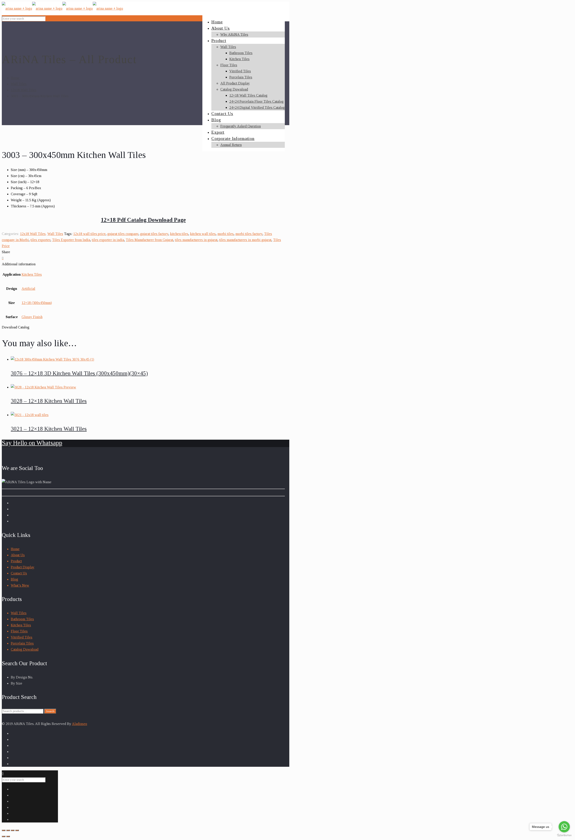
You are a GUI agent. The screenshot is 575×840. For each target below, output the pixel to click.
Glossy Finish (32, 317)
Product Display (22, 567)
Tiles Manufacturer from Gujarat (149, 240)
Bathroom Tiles (22, 619)
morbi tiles (225, 234)
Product (16, 561)
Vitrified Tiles (21, 637)
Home (15, 78)
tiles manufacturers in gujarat (196, 240)
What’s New (20, 585)
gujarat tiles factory (154, 234)
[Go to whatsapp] (564, 826)
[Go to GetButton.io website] (564, 835)
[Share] (8, 830)
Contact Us (19, 573)
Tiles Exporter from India (71, 240)
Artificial (28, 288)
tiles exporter (40, 240)
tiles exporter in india (108, 240)
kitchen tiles (179, 234)
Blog (14, 579)
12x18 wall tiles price (89, 234)
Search (50, 711)
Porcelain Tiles (22, 643)
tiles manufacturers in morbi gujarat (245, 240)
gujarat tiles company (122, 234)
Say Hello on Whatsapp (32, 442)
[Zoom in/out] (17, 830)
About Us (18, 555)
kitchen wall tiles (203, 234)
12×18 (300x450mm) (37, 303)
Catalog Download (24, 649)
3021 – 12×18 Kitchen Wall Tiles (49, 429)
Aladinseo (79, 724)
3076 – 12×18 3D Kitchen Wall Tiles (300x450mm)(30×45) (79, 373)
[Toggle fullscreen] (12, 830)
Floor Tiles (19, 631)
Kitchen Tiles (32, 274)
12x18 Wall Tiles (23, 90)
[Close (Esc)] (3, 830)
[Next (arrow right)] (8, 836)
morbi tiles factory (248, 234)
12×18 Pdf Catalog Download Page (143, 220)
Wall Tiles (19, 84)
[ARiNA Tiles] (62, 8)
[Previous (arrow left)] (3, 836)
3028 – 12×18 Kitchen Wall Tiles (49, 401)
